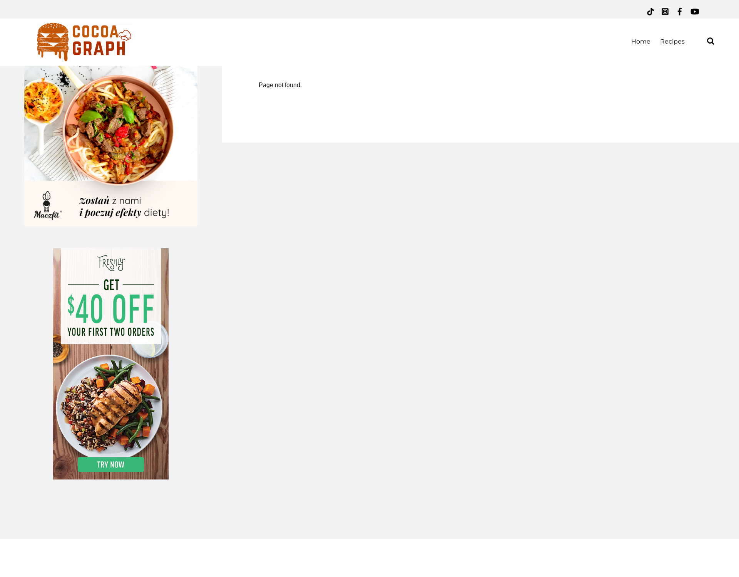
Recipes (672, 41)
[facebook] (679, 10)
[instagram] (665, 10)
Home (640, 41)
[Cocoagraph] (85, 56)
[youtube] (694, 10)
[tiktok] (650, 10)
